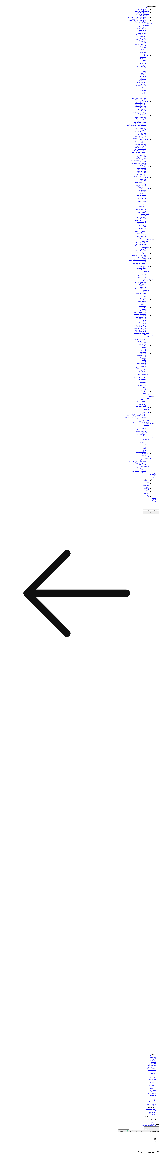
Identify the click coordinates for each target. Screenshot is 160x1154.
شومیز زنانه (143, 60)
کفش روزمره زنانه (141, 128)
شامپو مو (143, 320)
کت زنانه (143, 74)
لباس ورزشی (145, 241)
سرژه (147, 494)
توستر (144, 369)
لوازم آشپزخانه (145, 353)
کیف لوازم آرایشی (141, 334)
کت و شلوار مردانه (141, 39)
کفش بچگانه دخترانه (140, 107)
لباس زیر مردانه (141, 36)
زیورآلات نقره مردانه (140, 436)
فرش (147, 383)
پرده (145, 375)
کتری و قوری (142, 356)
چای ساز (143, 348)
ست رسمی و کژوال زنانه (139, 98)
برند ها (154, 477)
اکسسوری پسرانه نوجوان (139, 150)
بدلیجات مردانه (142, 204)
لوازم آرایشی (145, 290)
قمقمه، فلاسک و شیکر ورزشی (137, 260)
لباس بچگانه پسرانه (140, 103)
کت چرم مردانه (141, 42)
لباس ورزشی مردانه (140, 242)
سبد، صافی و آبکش (140, 372)
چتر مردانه (143, 210)
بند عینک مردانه (142, 207)
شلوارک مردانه (142, 33)
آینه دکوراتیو (143, 379)
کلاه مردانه (143, 193)
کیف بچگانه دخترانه (140, 111)
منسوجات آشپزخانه (140, 368)
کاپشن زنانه (143, 87)
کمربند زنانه (143, 218)
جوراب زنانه (142, 84)
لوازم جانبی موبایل (144, 466)
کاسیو (147, 491)
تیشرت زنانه (142, 58)
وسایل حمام (142, 342)
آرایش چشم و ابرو (141, 293)
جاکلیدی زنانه (142, 225)
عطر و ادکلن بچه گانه (140, 288)
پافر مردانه (143, 50)
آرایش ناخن (143, 298)
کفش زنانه (146, 126)
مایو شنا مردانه (142, 272)
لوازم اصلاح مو (142, 304)
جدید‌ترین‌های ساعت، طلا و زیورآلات (139, 19)
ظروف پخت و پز (141, 355)
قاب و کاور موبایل (141, 467)
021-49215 (154, 1122)
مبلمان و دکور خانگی (140, 344)
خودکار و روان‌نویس (140, 452)
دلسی (147, 490)
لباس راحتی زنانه (141, 66)
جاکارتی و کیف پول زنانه (139, 176)
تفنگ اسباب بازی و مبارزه (139, 418)
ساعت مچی (146, 425)
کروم (147, 486)
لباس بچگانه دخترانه (140, 104)
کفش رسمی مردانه (140, 118)
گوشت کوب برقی (141, 363)
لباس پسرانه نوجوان (140, 141)
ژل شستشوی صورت (140, 329)
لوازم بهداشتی (145, 299)
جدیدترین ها (149, 7)
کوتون (147, 482)
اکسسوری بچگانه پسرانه (139, 112)
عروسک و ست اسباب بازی (138, 414)
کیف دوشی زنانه (141, 168)
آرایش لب (143, 295)
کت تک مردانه (142, 41)
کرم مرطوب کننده (141, 317)
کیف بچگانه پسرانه (141, 109)
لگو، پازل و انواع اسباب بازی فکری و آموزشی (133, 415)
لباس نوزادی (142, 179)
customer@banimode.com (149, 1125)
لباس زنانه (146, 55)
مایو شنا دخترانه (141, 276)
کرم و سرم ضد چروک (140, 328)
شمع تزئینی (143, 382)
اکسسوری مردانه (144, 188)
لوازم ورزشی (145, 258)
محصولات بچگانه (144, 101)
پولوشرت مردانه (141, 28)
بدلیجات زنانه (142, 230)
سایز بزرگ (146, 184)
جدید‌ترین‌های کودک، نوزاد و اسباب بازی (138, 17)
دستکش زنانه (142, 237)
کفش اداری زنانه (141, 134)
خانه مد (151, 396)
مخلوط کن (143, 366)
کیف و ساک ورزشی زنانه (139, 255)
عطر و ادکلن (145, 280)
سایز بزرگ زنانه (141, 187)
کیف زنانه (146, 166)
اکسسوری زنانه (145, 214)
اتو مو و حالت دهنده (140, 310)
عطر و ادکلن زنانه (141, 283)
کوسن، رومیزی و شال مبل (138, 377)
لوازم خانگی (146, 337)
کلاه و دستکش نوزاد (140, 182)
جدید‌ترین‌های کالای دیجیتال (142, 22)
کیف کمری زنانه (141, 174)
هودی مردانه (142, 49)
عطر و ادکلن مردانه (140, 282)
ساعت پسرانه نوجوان (140, 431)
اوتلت (154, 475)
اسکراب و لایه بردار (140, 325)
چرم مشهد (146, 485)
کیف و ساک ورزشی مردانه (138, 256)
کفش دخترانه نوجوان (140, 145)
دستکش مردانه (142, 212)
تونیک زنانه (143, 79)
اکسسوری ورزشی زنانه (139, 263)
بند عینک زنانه (142, 228)
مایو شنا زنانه (142, 274)
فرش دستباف (142, 387)
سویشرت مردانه (141, 47)
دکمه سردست (142, 203)
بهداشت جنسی (142, 301)
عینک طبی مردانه (141, 206)
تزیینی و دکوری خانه (143, 374)
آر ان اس (146, 493)
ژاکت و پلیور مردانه (140, 44)
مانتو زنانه (143, 69)
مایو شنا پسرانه (142, 277)
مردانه (147, 402)
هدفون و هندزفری (144, 460)
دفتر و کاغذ (143, 444)
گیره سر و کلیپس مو (140, 220)
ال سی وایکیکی (145, 483)
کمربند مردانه (142, 190)
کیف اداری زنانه (141, 172)
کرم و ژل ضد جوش (140, 326)
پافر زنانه (143, 95)
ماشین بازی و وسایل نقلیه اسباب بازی (135, 417)
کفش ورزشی (145, 247)
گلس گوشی (142, 469)
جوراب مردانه (142, 38)
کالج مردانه (143, 120)
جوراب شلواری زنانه (140, 85)
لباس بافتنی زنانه (141, 82)
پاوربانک (144, 472)
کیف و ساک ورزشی (143, 253)
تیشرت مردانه (142, 26)
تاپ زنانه (143, 61)
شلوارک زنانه (142, 63)
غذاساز (144, 360)
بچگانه (147, 407)
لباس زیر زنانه (142, 65)
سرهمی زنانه (142, 77)
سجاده (144, 455)
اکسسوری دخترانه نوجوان (139, 152)
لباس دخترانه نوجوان (140, 142)
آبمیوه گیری (143, 350)
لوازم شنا (146, 271)
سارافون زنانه (142, 80)
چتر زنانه (143, 234)
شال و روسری (142, 72)
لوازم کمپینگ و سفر (143, 266)
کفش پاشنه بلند (142, 130)
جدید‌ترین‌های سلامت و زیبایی (141, 12)
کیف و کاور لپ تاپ (140, 164)
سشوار (144, 309)
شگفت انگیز (152, 474)
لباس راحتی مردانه (141, 34)
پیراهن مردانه (142, 30)
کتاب (148, 456)
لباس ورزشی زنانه (141, 244)
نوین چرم (146, 488)
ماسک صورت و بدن (140, 331)
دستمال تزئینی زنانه (140, 231)
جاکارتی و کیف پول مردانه (139, 163)
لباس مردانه (146, 25)
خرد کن (144, 361)
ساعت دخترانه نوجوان (140, 429)
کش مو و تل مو (142, 222)
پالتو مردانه (143, 52)
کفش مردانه (145, 115)
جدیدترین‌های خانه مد (143, 15)
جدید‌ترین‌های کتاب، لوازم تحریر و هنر (139, 20)
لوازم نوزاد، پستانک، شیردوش (141, 421)
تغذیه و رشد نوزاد (144, 420)
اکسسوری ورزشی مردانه (139, 264)
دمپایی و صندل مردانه (140, 122)
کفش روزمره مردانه (140, 117)
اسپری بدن (143, 287)
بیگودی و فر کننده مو (140, 314)
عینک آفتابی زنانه (141, 217)
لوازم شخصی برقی (144, 307)
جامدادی (143, 440)
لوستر (144, 393)
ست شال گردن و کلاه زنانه (138, 233)
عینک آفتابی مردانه (141, 191)
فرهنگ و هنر (149, 437)
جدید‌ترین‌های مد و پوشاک (142, 9)
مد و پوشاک (149, 23)
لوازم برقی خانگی (144, 345)
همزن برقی (143, 364)
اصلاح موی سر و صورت (139, 312)
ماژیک (144, 450)
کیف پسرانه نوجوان (140, 147)
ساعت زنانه (143, 428)
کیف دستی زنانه (141, 171)
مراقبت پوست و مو (144, 315)
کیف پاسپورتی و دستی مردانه (138, 160)
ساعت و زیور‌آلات (148, 423)
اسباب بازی (146, 412)
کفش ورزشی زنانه (141, 250)
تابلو (145, 380)
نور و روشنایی (145, 391)
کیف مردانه (146, 153)
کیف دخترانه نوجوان (140, 149)
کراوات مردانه (142, 198)
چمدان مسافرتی (141, 268)
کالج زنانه (143, 133)
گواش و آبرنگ (142, 448)
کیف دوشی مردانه (141, 155)
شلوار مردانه (142, 31)
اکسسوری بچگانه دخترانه (139, 114)
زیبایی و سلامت (148, 279)
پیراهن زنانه (143, 76)
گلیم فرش (143, 390)
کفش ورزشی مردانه (140, 249)
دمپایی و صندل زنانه (140, 131)
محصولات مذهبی (144, 453)
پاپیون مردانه (142, 199)
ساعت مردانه (142, 426)
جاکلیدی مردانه (142, 201)
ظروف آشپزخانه (141, 371)
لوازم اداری (143, 442)
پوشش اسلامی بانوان (140, 99)
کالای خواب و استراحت (139, 339)
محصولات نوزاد (145, 177)
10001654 (153, 1124)
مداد (145, 447)
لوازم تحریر (146, 439)
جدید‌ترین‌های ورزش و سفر (141, 11)
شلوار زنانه (143, 57)
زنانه (148, 398)
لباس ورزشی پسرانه (140, 245)
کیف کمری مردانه (141, 161)
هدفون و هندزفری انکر (140, 463)
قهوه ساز (143, 347)
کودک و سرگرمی (148, 410)
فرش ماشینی (142, 385)
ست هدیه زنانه (142, 223)
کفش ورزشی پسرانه (140, 252)
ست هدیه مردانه (141, 195)
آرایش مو (143, 296)
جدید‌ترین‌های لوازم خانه (142, 14)
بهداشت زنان (142, 306)
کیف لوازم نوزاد (141, 180)
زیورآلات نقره (145, 433)
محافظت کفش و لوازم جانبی (138, 138)
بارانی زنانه (143, 92)
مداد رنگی (143, 445)
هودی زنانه (143, 90)
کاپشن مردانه (142, 46)
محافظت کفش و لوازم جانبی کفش (136, 125)
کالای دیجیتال (149, 458)
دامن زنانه (143, 71)
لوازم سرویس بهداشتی (139, 341)
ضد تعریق (143, 302)
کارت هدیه (153, 499)
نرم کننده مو (142, 322)
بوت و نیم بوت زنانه (140, 136)
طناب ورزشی (142, 261)
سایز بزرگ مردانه (141, 185)
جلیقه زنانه (143, 96)
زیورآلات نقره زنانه (141, 434)
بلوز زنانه (143, 68)
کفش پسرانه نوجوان (140, 144)
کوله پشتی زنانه (141, 169)
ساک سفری (142, 269)
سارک (147, 496)
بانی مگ (154, 501)
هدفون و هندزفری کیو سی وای (137, 461)
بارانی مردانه (142, 53)
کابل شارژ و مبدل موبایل (139, 471)
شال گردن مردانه (141, 209)
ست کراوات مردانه (140, 196)
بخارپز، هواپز (142, 358)
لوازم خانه (150, 336)
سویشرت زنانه (142, 88)
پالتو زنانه (143, 93)
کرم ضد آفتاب (142, 318)
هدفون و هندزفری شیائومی (138, 464)
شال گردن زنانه (141, 236)
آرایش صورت (142, 291)
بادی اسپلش (142, 285)
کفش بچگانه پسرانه (140, 106)
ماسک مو (143, 323)
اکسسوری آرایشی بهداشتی (141, 333)
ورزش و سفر (149, 239)
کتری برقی (143, 352)
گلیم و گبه (143, 388)
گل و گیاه (146, 394)
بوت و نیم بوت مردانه (140, 123)
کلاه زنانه (143, 215)
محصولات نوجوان (144, 139)
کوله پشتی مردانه (141, 157)
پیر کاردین (146, 480)
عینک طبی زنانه (141, 226)
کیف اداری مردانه (141, 158)
